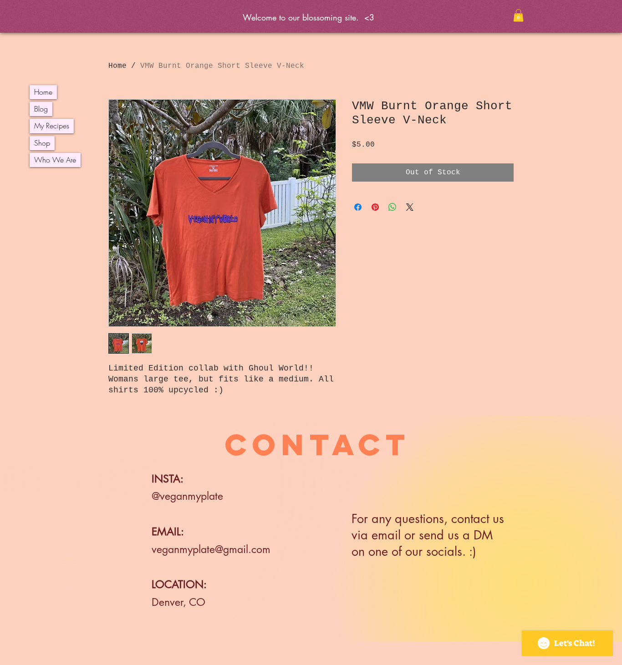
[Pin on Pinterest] (375, 207)
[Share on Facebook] (357, 207)
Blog (41, 109)
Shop (42, 143)
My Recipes (51, 126)
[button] (518, 15)
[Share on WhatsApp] (392, 207)
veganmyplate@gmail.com (211, 549)
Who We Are (55, 160)
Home (43, 92)
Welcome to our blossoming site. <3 (311, 17)
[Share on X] (409, 207)
